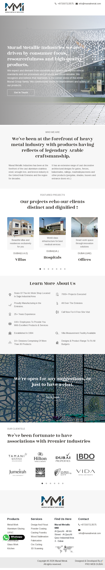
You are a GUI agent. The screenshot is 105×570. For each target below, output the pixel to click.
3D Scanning (37, 548)
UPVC (10, 532)
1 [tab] (40, 269)
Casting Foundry (39, 532)
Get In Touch (21, 92)
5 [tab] (56, 269)
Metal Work (12, 525)
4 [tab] (52, 269)
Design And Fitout (39, 525)
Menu (94, 9)
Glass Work (12, 544)
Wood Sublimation (39, 536)
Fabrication (36, 540)
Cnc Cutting (36, 544)
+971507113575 (65, 3)
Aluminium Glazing (15, 528)
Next (99, 242)
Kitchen (10, 548)
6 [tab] (60, 269)
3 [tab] (48, 269)
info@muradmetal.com (89, 3)
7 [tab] (64, 269)
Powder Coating (38, 528)
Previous (5, 466)
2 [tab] (44, 269)
